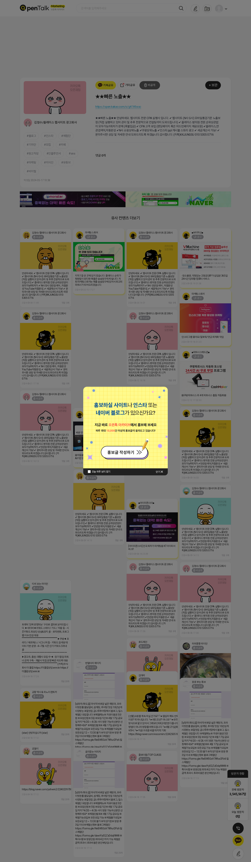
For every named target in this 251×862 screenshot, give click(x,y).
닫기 (158, 471)
